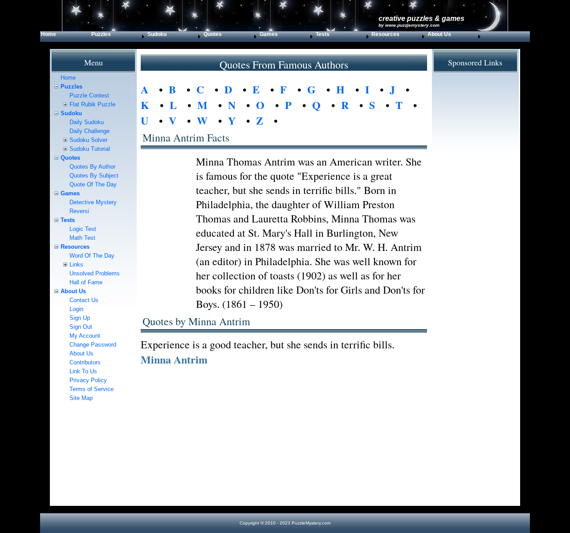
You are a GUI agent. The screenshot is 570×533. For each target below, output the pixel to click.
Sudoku (71, 113)
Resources (75, 246)
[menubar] (261, 36)
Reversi (79, 211)
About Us (73, 291)
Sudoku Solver (88, 140)
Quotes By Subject (93, 175)
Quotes (70, 157)
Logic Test (82, 229)
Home (48, 34)
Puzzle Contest (89, 95)
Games (269, 34)
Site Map (81, 398)
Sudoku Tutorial (89, 148)
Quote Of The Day (93, 184)
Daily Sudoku (86, 122)
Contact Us (83, 300)
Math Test (82, 237)
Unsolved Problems (94, 273)
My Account (84, 335)
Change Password (92, 344)
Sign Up (79, 318)
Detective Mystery (93, 202)
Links (76, 264)
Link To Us (83, 371)
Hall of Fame (85, 282)
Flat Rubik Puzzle (92, 104)
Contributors (85, 362)
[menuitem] (65, 36)
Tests (323, 34)
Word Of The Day (91, 255)
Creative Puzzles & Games (421, 18)
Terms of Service (91, 389)
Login (76, 309)
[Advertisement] (284, 443)
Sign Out (80, 326)
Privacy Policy (88, 380)
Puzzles (101, 34)
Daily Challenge (89, 131)
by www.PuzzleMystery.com (409, 25)
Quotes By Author (92, 166)
